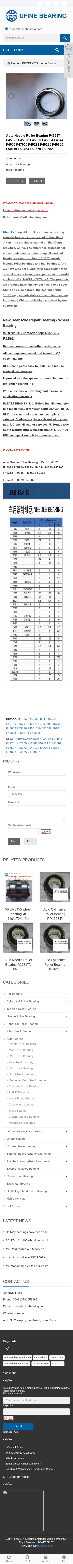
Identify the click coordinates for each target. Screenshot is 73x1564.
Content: (14, 802)
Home (15, 63)
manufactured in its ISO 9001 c (26, 1257)
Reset (30, 841)
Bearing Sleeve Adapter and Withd (29, 1153)
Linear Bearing (16, 1138)
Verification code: (20, 825)
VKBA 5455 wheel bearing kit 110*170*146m (18, 914)
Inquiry (45, 1561)
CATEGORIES (13, 50)
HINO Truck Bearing (21, 1074)
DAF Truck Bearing (21, 1056)
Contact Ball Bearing (20, 1176)
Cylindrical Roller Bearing (23, 1001)
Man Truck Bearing (21, 1049)
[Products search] (65, 38)
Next (61, 96)
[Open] (68, 60)
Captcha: (8, 1405)
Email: (12, 787)
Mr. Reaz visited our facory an (25, 1249)
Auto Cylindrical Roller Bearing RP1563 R (54, 914)
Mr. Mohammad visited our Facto (27, 1266)
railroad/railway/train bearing (25, 1131)
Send (14, 841)
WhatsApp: (16, 772)
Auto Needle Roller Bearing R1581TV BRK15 (18, 964)
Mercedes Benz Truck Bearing (28, 1080)
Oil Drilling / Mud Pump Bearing (27, 1191)
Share (9, 1561)
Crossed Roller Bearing (21, 1146)
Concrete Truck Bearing (24, 1086)
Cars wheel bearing (21, 1104)
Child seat (57, 1363)
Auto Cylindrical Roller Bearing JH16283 (54, 964)
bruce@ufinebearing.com (26, 29)
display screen (41, 1363)
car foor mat (56, 1357)
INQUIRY (17, 180)
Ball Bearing (14, 993)
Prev (11, 96)
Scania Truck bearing (22, 1043)
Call (27, 1561)
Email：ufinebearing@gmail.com (25, 210)
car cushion (40, 1357)
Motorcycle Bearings (22, 1122)
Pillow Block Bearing (19, 1031)
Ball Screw (13, 1206)
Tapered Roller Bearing (21, 1008)
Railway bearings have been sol (26, 1232)
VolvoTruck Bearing (21, 1062)
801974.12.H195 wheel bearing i (27, 1240)
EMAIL (38, 180)
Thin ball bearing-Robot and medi (28, 1161)
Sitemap (32, 1545)
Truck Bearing (18, 1110)
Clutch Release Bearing (24, 1116)
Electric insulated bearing (23, 1168)
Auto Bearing (49, 63)
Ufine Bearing (12, 232)
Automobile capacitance (17, 1357)
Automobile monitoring (16, 1363)
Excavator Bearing (18, 1183)
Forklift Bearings (19, 1092)
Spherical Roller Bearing (22, 1023)
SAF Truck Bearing (21, 1068)
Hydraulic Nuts (16, 1198)
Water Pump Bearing (22, 1098)
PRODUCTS (30, 63)
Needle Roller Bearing (21, 1016)
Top (64, 1561)
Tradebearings (45, 1545)
